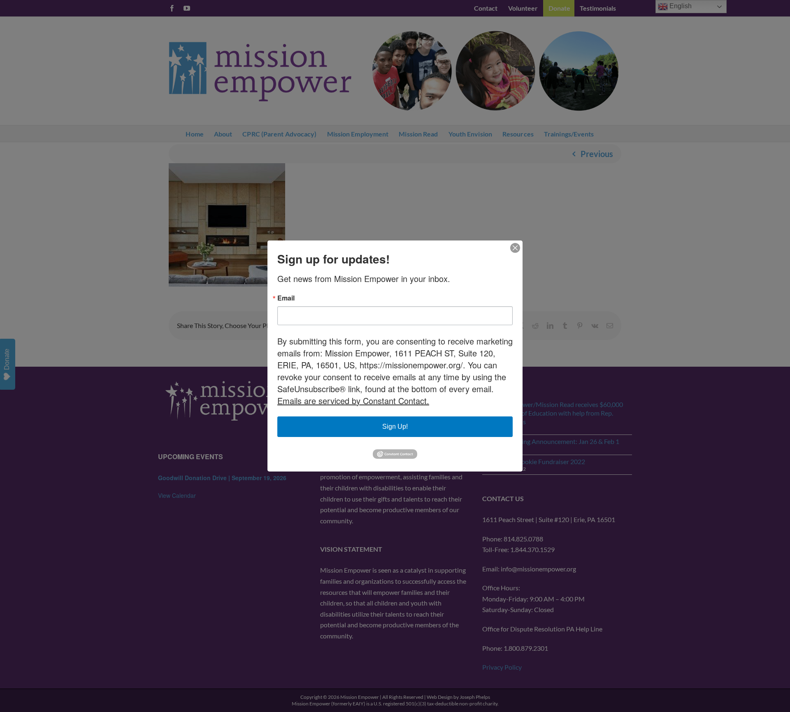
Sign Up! (395, 426)
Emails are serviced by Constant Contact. (353, 401)
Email (286, 298)
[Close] (515, 248)
